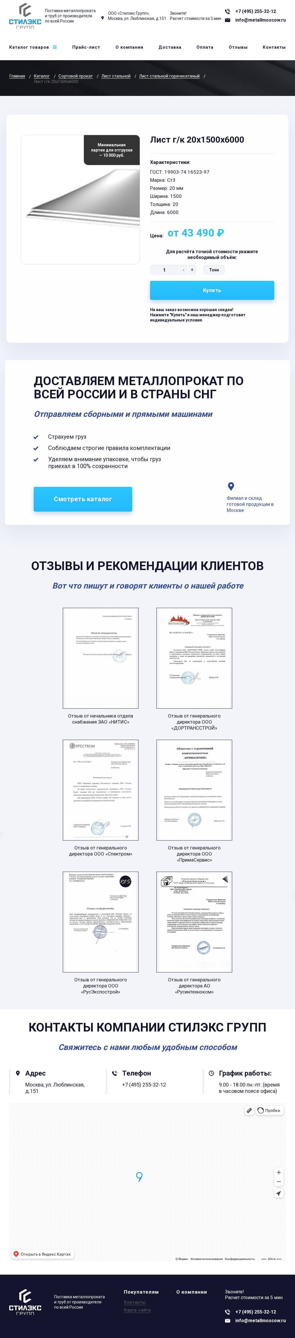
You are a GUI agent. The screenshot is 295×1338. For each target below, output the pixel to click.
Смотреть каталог (83, 499)
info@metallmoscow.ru (260, 20)
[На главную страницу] (25, 16)
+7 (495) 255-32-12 (255, 11)
